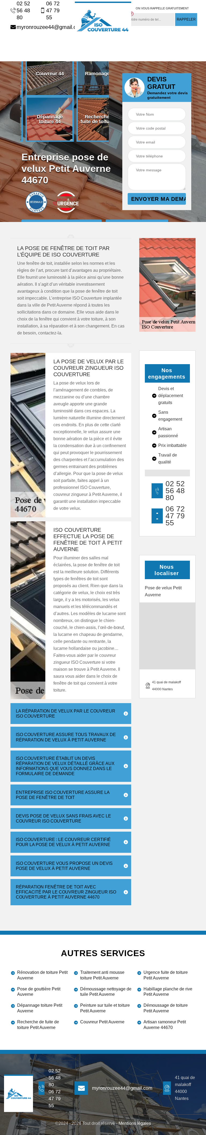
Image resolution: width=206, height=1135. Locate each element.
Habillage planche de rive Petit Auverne (168, 992)
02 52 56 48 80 (23, 10)
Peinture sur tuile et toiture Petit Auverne (105, 1008)
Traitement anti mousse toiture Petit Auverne (102, 975)
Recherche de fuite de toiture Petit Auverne (38, 1025)
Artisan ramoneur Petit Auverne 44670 (165, 1025)
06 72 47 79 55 (53, 10)
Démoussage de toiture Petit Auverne (166, 1008)
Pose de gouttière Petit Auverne (38, 992)
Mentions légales (135, 1123)
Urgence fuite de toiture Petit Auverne (166, 975)
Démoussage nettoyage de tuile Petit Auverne (105, 992)
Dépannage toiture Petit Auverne (39, 1008)
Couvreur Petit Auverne (102, 1022)
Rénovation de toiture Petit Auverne (42, 975)
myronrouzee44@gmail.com (42, 27)
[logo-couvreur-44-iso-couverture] (103, 20)
